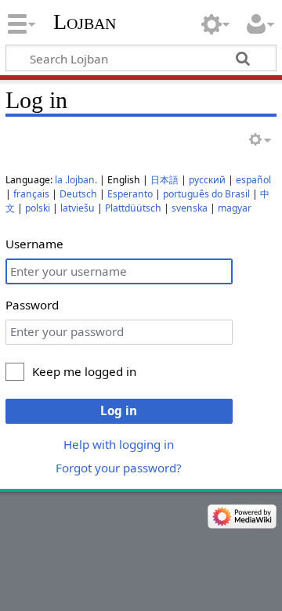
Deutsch (78, 194)
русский (207, 179)
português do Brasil (206, 194)
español (253, 179)
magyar (234, 208)
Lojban (84, 21)
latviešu (77, 208)
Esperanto (130, 194)
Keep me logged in (84, 371)
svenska (190, 208)
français (31, 194)
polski (37, 208)
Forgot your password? (119, 467)
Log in (118, 410)
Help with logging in (118, 444)
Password (32, 305)
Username (34, 243)
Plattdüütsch (133, 208)
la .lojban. (76, 179)
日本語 (164, 179)
